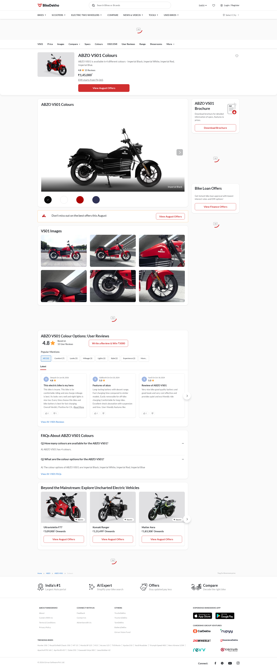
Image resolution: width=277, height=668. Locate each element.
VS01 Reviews (57, 421)
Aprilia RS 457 (60, 650)
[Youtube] (230, 663)
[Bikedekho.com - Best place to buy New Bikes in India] (48, 5)
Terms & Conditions (47, 622)
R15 (96, 645)
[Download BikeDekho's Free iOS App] (202, 615)
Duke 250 (72, 650)
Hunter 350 (42, 645)
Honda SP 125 (86, 645)
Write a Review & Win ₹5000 (108, 343)
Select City (231, 15)
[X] (222, 663)
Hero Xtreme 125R (176, 645)
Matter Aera (148, 527)
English (202, 5)
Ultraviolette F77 (53, 527)
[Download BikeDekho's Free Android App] (224, 615)
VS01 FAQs (55, 474)
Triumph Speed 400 (158, 645)
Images (60, 44)
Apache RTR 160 (45, 650)
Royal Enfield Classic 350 (60, 645)
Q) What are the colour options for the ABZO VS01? (72, 459)
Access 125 (105, 645)
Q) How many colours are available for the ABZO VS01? (74, 443)
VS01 (40, 44)
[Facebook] (215, 663)
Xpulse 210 (127, 645)
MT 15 (75, 645)
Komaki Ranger (101, 527)
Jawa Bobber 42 (103, 650)
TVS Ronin (116, 645)
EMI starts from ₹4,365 (90, 79)
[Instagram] (238, 663)
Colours (99, 44)
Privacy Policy (45, 627)
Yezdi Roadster (141, 645)
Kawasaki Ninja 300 (86, 650)
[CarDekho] (202, 631)
